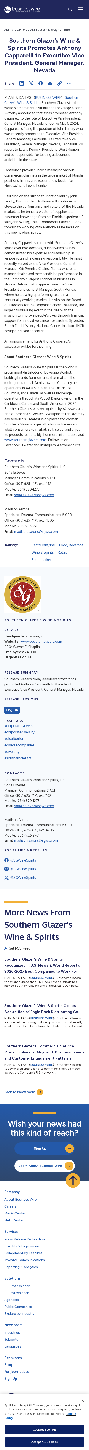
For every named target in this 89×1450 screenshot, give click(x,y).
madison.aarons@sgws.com (36, 531)
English (12, 710)
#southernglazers (17, 758)
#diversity (11, 751)
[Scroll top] (73, 1180)
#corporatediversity (19, 732)
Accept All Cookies (44, 1442)
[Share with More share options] (69, 83)
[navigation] (80, 9)
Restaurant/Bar (43, 545)
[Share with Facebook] (40, 83)
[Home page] (22, 9)
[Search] (70, 9)
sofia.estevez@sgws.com (34, 495)
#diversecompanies (19, 745)
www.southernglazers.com (25, 440)
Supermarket (41, 560)
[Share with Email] (50, 83)
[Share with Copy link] (59, 83)
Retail (62, 552)
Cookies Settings (44, 1429)
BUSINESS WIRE (48, 97)
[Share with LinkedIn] (21, 83)
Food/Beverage (71, 545)
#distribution (14, 738)
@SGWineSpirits (23, 860)
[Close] (83, 1401)
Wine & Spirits (43, 552)
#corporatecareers (18, 725)
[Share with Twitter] (31, 83)
